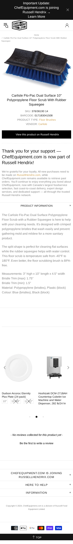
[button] (36, 442)
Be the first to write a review (36, 443)
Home (36, 35)
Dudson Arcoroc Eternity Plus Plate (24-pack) (16, 395)
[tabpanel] (18, 379)
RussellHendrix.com (28, 174)
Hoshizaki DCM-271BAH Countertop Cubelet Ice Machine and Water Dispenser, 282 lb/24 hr (52, 398)
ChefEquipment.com (19, 25)
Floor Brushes (47, 119)
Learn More (36, 16)
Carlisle (42, 124)
